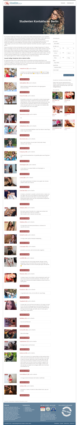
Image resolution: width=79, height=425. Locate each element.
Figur (54, 60)
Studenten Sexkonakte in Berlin (21, 401)
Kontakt (61, 423)
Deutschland (11, 401)
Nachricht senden (24, 79)
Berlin (34, 68)
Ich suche (55, 41)
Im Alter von (56, 46)
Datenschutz (66, 423)
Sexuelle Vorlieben (28, 411)
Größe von (55, 51)
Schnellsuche (27, 407)
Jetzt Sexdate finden (69, 75)
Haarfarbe (55, 65)
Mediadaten (56, 423)
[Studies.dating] (13, 3)
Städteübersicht (70, 3)
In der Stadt (55, 70)
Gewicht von (56, 55)
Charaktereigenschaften (29, 409)
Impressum (72, 423)
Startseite (63, 3)
